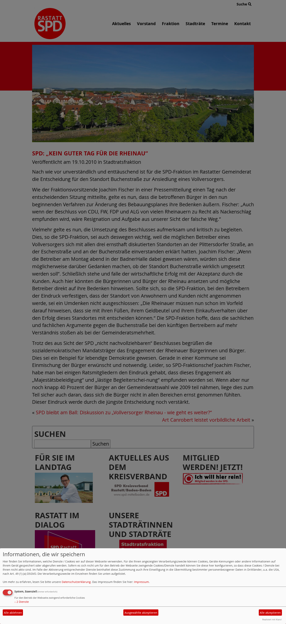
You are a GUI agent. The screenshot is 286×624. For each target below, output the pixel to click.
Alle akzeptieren (270, 612)
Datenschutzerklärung (76, 582)
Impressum (141, 582)
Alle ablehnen (13, 612)
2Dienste (21, 602)
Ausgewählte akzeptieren (141, 612)
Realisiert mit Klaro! (272, 619)
